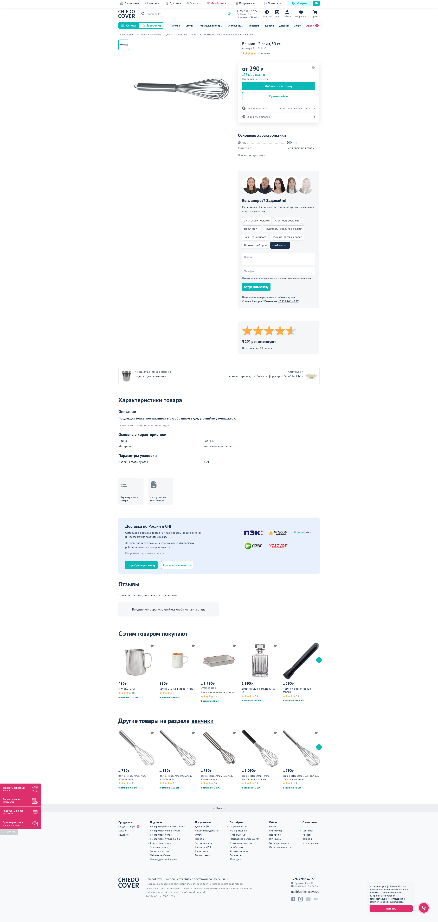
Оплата (199, 834)
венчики (202, 721)
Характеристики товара (129, 499)
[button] (142, 14)
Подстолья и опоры (210, 25)
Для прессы (236, 855)
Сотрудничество (238, 826)
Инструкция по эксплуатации (158, 499)
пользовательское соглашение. (237, 887)
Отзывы (273, 826)
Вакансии (307, 838)
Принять (391, 908)
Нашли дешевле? (257, 108)
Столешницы (235, 25)
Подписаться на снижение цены (296, 108)
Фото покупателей (279, 842)
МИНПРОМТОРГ (238, 834)
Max (277, 16)
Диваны (284, 25)
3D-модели (235, 859)
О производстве (311, 842)
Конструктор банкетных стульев (167, 826)
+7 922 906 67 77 (247, 11)
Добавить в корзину (279, 86)
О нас (305, 826)
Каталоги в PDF (203, 847)
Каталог (131, 25)
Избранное (301, 16)
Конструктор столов (161, 834)
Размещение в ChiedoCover (244, 838)
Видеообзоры (276, 830)
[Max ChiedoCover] (300, 899)
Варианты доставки (258, 116)
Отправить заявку (256, 287)
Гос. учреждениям (239, 830)
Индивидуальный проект (163, 859)
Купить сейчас (278, 96)
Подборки (123, 834)
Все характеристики (251, 155)
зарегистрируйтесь (162, 609)
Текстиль (254, 25)
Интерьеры (275, 838)
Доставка (175, 3)
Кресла (269, 25)
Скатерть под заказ (160, 842)
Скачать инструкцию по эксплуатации (143, 425)
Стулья (176, 25)
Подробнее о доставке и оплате (144, 553)
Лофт (297, 25)
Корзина (315, 16)
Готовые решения (239, 851)
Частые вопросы (203, 842)
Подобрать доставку (141, 565)
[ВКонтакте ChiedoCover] (315, 899)
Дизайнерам (299, 3)
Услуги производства (241, 842)
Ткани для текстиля (160, 851)
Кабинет (287, 16)
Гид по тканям (202, 855)
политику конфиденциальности (295, 278)
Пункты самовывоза (177, 565)
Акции (310, 25)
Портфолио (275, 834)
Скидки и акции (127, 826)
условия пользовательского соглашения (386, 897)
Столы (189, 25)
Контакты (154, 3)
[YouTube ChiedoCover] (308, 899)
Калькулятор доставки (207, 830)
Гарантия (199, 838)
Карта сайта (201, 851)
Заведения (153, 25)
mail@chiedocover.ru (305, 891)
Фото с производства (280, 847)
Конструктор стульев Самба (165, 838)
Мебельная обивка (160, 855)
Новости (306, 834)
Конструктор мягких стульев (165, 830)
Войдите (138, 609)
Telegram (267, 16)
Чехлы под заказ (159, 847)
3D (316, 3)
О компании (132, 3)
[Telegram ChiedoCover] (293, 899)
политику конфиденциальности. (387, 901)
